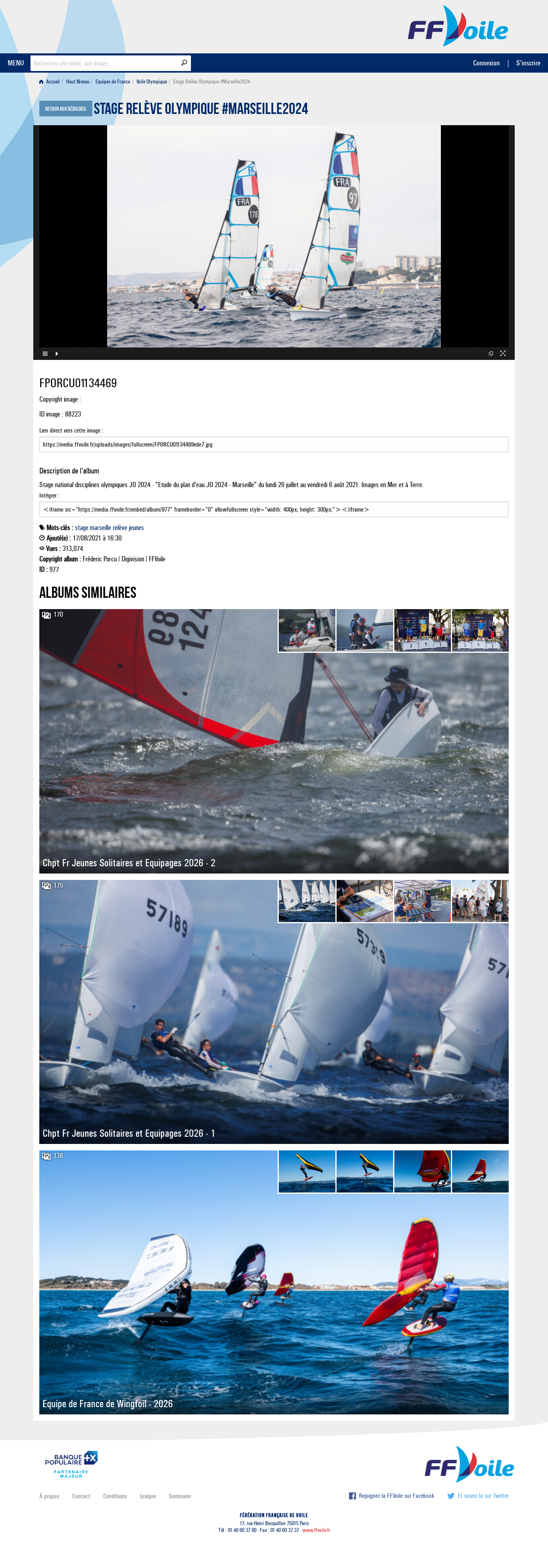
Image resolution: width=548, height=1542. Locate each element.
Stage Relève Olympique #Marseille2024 (201, 111)
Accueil (52, 81)
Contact (81, 1496)
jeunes (136, 528)
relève (120, 528)
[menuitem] (51, 81)
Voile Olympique (151, 81)
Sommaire (180, 1496)
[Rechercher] (184, 63)
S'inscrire (528, 62)
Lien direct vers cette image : (71, 430)
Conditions (115, 1496)
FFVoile (458, 25)
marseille (100, 528)
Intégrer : (49, 495)
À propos (49, 1496)
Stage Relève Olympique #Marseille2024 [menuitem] (211, 81)
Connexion (486, 62)
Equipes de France (112, 81)
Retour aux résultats (65, 109)
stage (81, 528)
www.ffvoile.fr (316, 1530)
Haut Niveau (77, 81)
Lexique (148, 1496)
